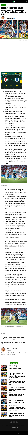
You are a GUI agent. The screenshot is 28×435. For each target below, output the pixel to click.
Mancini (4, 333)
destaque (18, 332)
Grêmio (15, 426)
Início (3, 426)
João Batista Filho (10, 18)
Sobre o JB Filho (15, 427)
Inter (19, 426)
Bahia (13, 332)
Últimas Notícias (9, 426)
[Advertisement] (14, 56)
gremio (23, 332)
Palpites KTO (23, 426)
